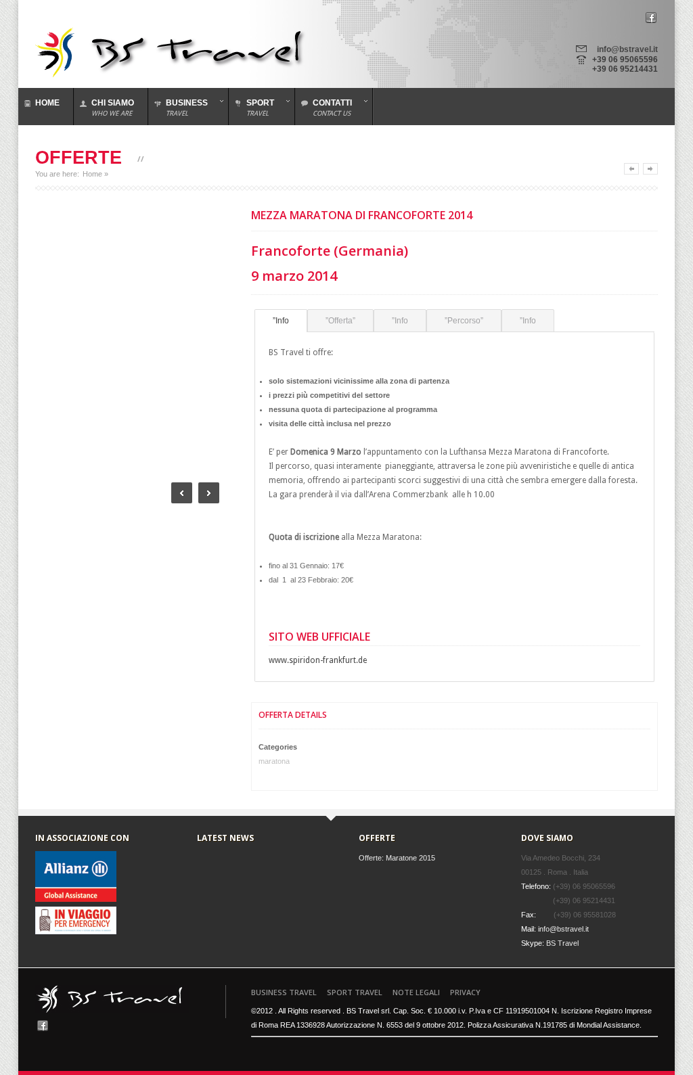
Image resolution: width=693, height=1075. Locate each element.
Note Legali (416, 992)
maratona (274, 761)
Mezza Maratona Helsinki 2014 (650, 169)
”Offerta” (340, 320)
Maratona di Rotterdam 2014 (631, 169)
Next (208, 492)
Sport (251, 107)
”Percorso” (464, 320)
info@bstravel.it (627, 49)
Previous (181, 492)
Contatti (323, 107)
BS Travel (562, 943)
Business (178, 107)
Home (92, 174)
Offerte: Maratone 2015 (397, 858)
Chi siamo (112, 107)
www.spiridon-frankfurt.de (318, 660)
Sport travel (354, 992)
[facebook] (651, 17)
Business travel (284, 992)
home (47, 103)
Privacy (465, 992)
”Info (281, 320)
